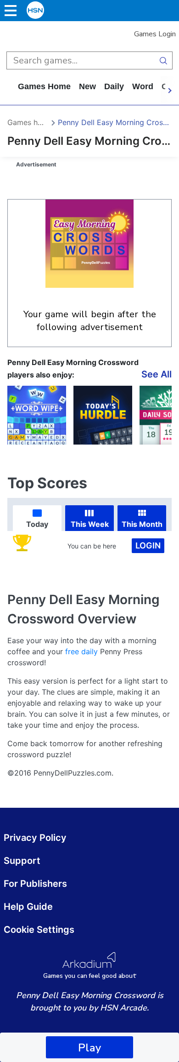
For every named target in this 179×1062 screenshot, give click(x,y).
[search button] (164, 60)
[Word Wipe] (36, 415)
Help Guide (28, 906)
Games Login (155, 34)
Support (22, 860)
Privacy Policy (35, 837)
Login (148, 545)
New (87, 86)
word (142, 86)
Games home (44, 86)
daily (114, 86)
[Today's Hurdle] (102, 415)
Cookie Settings (39, 929)
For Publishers (35, 883)
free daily (81, 651)
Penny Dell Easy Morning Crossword (115, 122)
